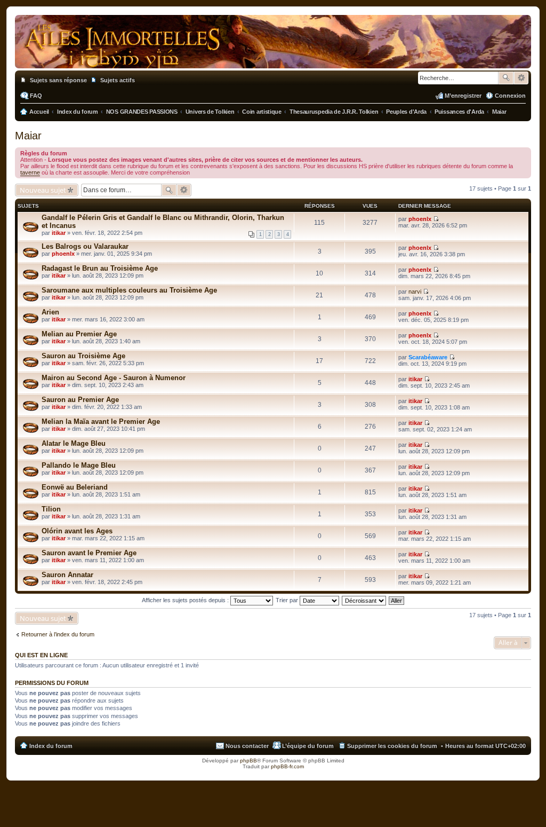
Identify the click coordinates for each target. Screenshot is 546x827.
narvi (414, 291)
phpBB (248, 760)
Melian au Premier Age (79, 334)
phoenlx (419, 219)
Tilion (51, 509)
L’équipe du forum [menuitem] (308, 746)
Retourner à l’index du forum (57, 634)
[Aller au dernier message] (436, 219)
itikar (59, 233)
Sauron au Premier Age (80, 400)
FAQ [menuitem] (36, 95)
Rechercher (506, 78)
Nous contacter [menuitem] (247, 746)
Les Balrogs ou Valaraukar (85, 246)
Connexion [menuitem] (510, 95)
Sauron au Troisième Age (83, 356)
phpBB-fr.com (287, 766)
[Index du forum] (273, 58)
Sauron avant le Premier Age (89, 553)
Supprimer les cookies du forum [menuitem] (392, 746)
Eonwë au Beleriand (75, 487)
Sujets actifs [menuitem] (117, 80)
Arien (50, 312)
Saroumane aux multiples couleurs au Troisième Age (129, 290)
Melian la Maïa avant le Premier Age (101, 422)
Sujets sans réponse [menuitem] (58, 80)
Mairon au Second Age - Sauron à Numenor (114, 378)
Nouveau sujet (43, 190)
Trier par (288, 600)
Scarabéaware (427, 357)
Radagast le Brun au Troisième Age (100, 268)
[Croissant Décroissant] (364, 600)
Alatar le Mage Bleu (74, 443)
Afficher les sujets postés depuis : (186, 600)
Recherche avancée (521, 78)
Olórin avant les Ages (77, 531)
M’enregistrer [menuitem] (463, 95)
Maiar (28, 135)
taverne (30, 172)
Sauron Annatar (67, 575)
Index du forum (51, 746)
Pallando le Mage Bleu (79, 465)
